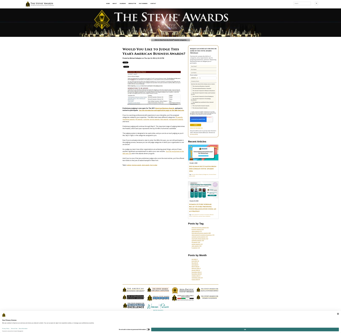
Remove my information (196, 128)
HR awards (138, 119)
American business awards (200, 227)
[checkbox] (203, 97)
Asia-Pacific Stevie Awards (200, 238)
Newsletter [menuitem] (132, 3)
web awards (164, 119)
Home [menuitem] (108, 3)
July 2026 (195, 259)
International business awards (201, 233)
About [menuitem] (115, 3)
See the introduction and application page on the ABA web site (161, 110)
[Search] (316, 3)
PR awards (179, 117)
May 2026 (195, 263)
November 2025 (196, 274)
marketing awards (129, 119)
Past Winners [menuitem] (143, 3)
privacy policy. (194, 134)
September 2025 (197, 277)
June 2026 (195, 261)
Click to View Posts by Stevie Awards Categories (170, 40)
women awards (197, 244)
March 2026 (195, 266)
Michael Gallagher (136, 58)
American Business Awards (164, 108)
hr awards (196, 248)
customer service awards (151, 119)
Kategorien (205, 174)
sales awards (196, 246)
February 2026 (196, 268)
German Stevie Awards (197, 174)
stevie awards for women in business (200, 214)
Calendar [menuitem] (123, 3)
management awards (176, 119)
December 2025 (196, 272)
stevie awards (145, 165)
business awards (136, 165)
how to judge (153, 165)
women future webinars (204, 216)
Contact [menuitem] (153, 3)
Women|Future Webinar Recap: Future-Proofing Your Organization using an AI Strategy (202, 207)
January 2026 (196, 270)
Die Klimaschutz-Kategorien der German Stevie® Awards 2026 (202, 168)
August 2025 (196, 279)
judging (129, 165)
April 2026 (195, 265)
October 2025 (196, 276)
